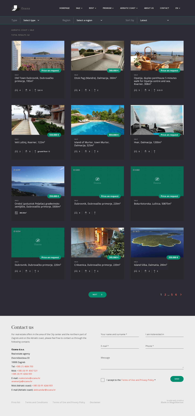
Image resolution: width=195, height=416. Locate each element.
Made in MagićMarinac (172, 401)
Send (177, 379)
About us (149, 8)
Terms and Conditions (36, 402)
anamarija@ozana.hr (21, 381)
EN (177, 8)
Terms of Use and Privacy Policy (137, 380)
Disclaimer (95, 402)
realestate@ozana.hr (29, 378)
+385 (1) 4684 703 (24, 366)
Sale (78, 8)
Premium (107, 8)
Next (95, 294)
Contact (164, 8)
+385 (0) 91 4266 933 (21, 374)
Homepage (64, 8)
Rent (91, 8)
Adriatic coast (127, 8)
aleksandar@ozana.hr (45, 390)
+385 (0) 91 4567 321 (27, 371)
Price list (15, 402)
